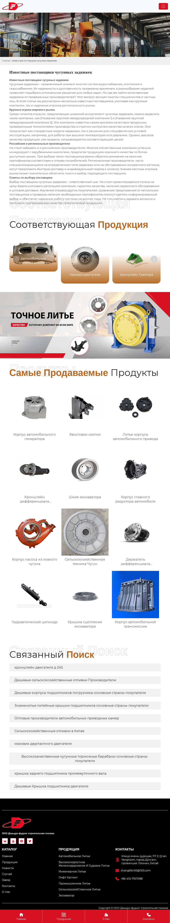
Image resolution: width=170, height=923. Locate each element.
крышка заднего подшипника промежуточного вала (60, 773)
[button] (154, 259)
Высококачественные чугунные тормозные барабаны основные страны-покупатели (85, 758)
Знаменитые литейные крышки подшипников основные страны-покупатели (81, 706)
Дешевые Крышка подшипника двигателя (51, 786)
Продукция (64, 916)
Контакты (148, 916)
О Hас (106, 916)
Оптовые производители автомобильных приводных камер (66, 718)
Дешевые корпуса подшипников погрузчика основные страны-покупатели (80, 693)
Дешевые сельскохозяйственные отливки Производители (65, 680)
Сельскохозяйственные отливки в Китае (49, 731)
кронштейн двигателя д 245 (38, 667)
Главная (6, 60)
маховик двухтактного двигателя (43, 744)
